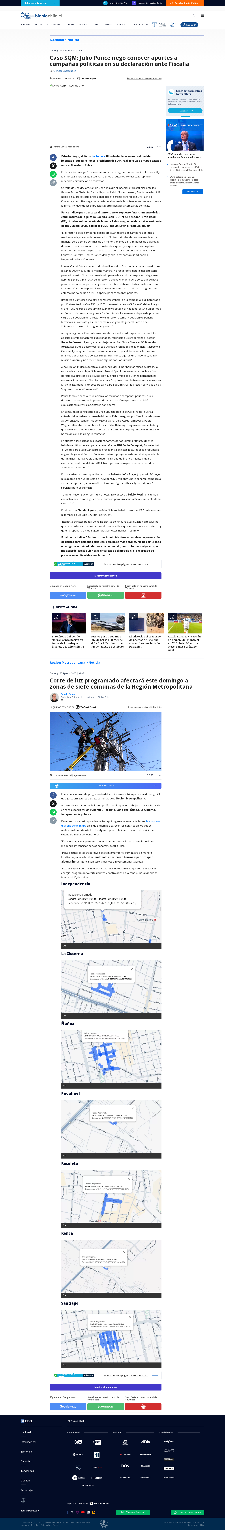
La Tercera (98, 156)
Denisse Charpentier (65, 71)
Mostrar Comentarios (105, 575)
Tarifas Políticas (29, 1510)
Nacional (38, 24)
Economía (69, 24)
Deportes (82, 24)
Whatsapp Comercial (135, 1512)
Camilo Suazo (68, 694)
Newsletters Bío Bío (118, 3)
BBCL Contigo (141, 24)
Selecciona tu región (36, 3)
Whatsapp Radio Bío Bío (189, 1512)
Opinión (109, 24)
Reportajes (27, 1490)
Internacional (54, 24)
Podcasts (25, 24)
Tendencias (96, 24)
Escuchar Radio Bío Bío (186, 3)
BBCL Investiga (124, 24)
